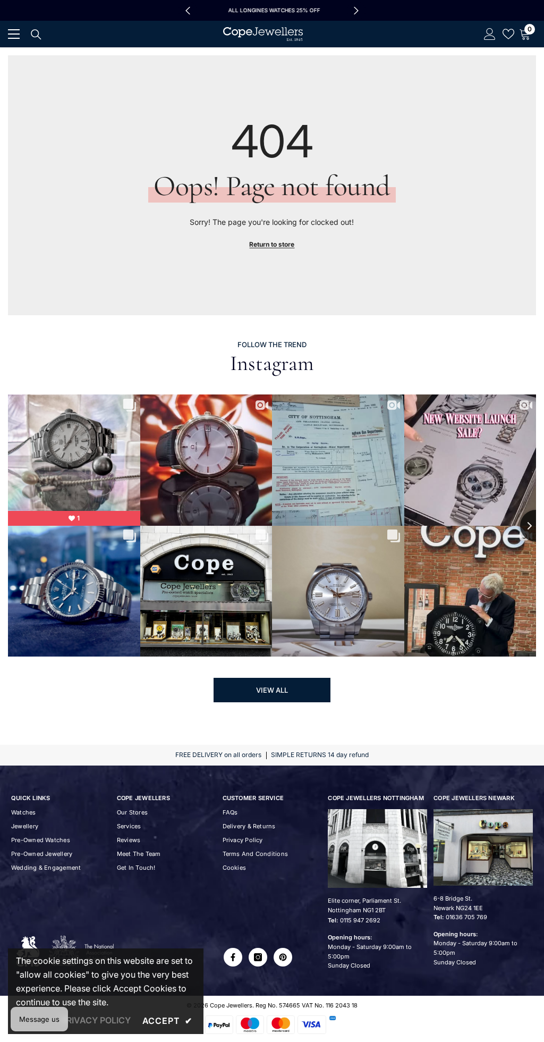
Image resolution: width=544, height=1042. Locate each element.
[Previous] (187, 10)
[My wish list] (508, 34)
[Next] (356, 10)
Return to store (271, 244)
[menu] (14, 34)
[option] (272, 10)
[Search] (36, 34)
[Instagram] (258, 957)
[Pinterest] (283, 957)
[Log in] (490, 34)
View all (272, 690)
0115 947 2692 (360, 920)
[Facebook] (233, 957)
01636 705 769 (466, 917)
